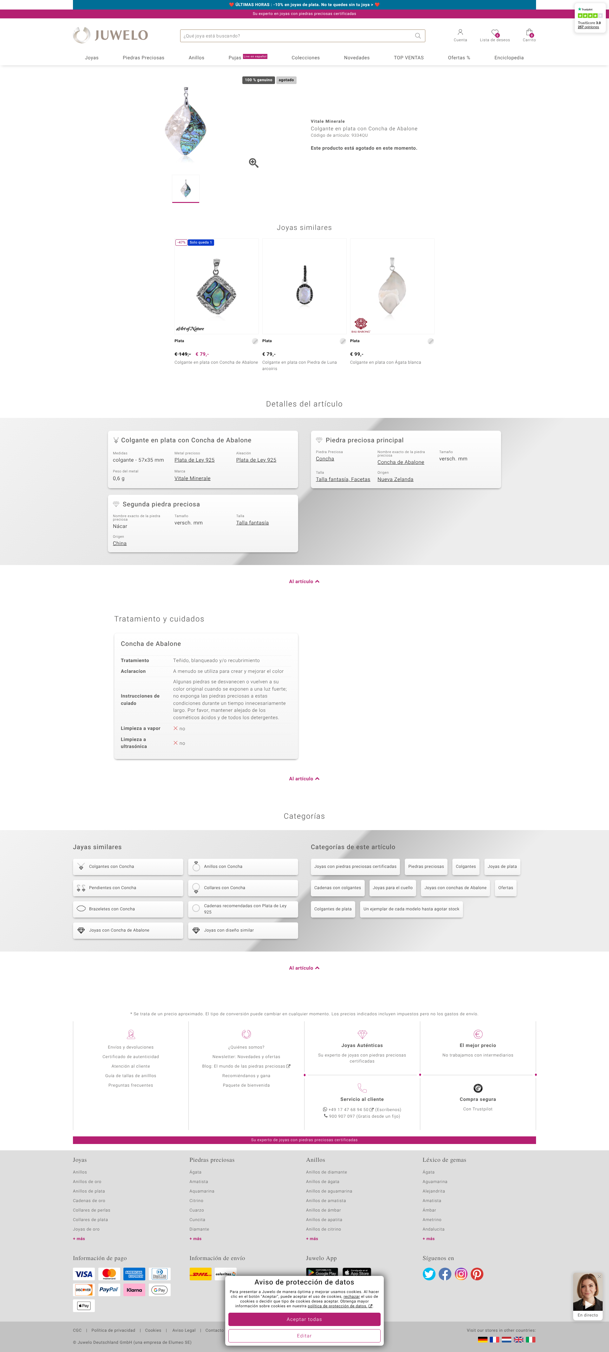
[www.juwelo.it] (530, 1339)
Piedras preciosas (426, 867)
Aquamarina (202, 1191)
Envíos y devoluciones (131, 1047)
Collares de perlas (91, 1210)
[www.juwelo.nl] (506, 1339)
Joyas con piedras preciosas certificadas (355, 867)
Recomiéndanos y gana (246, 1076)
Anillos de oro (87, 1182)
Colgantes (466, 867)
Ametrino (432, 1220)
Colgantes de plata (333, 909)
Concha (325, 459)
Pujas (248, 58)
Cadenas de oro (89, 1201)
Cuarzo (197, 1210)
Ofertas (505, 888)
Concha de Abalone (400, 462)
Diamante (199, 1229)
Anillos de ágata (323, 1182)
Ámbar (429, 1210)
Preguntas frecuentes (130, 1085)
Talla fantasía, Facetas (343, 479)
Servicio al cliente (362, 1099)
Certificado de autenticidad (130, 1057)
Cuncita (198, 1220)
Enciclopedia (509, 58)
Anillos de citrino (323, 1229)
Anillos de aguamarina (329, 1191)
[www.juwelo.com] (518, 1339)
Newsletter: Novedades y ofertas (246, 1057)
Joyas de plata (502, 867)
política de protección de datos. (337, 1306)
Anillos (197, 58)
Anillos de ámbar (323, 1210)
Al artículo (301, 581)
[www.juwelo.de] (483, 1339)
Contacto (215, 1331)
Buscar (419, 36)
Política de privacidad (113, 1331)
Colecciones (306, 58)
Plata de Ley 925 (194, 460)
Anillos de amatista (326, 1201)
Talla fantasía (252, 523)
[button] (461, 36)
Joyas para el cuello (393, 888)
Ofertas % (459, 58)
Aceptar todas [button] (304, 1319)
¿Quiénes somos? (246, 1047)
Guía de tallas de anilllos (130, 1076)
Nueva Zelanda (395, 479)
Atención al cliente (131, 1066)
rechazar (352, 1297)
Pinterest (477, 1274)
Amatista (199, 1182)
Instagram (461, 1274)
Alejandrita (434, 1191)
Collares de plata (90, 1220)
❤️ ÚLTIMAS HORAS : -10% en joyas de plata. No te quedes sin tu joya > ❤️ (304, 5)
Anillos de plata (89, 1191)
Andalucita (434, 1229)
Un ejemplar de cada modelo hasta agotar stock (411, 909)
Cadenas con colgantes (337, 888)
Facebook (445, 1274)
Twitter (429, 1274)
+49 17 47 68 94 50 (349, 1110)
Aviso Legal (183, 1331)
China (120, 543)
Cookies (153, 1331)
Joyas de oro (86, 1229)
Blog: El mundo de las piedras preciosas (243, 1066)
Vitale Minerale (192, 478)
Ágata (196, 1172)
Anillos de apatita (324, 1220)
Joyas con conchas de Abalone (455, 888)
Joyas (92, 58)
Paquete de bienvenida (246, 1085)
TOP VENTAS (409, 58)
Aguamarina (435, 1182)
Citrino (197, 1201)
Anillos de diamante (326, 1172)
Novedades (357, 58)
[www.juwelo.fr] (494, 1339)
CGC (77, 1331)
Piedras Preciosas (144, 58)
